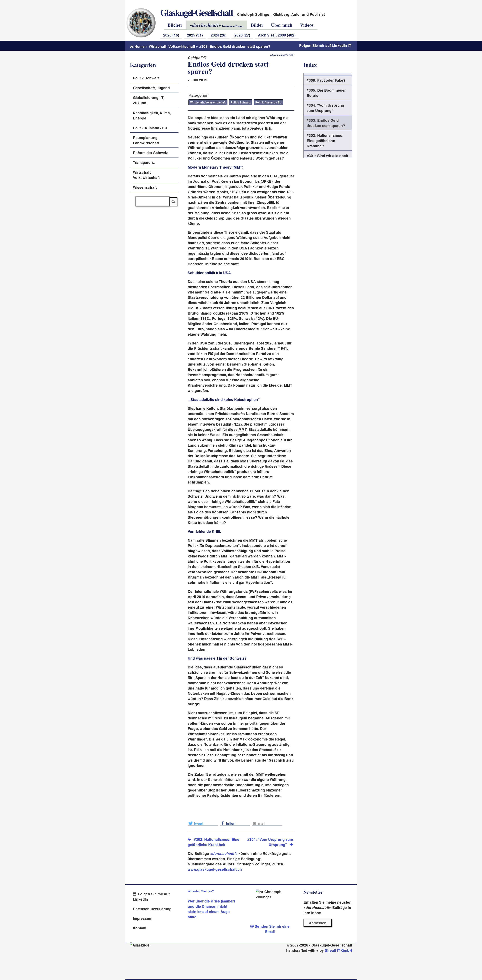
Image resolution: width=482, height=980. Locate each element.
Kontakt (139, 928)
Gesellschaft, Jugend (151, 87)
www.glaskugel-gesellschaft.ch (215, 869)
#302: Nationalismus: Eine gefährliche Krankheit (325, 140)
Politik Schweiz (241, 102)
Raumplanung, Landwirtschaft (146, 140)
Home (139, 46)
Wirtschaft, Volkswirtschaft (172, 46)
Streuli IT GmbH (338, 950)
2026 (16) (171, 35)
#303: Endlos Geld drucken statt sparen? (326, 123)
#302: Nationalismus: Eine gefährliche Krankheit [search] (213, 842)
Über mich (281, 24)
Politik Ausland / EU (268, 102)
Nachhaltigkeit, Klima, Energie (152, 115)
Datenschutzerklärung (152, 908)
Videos (307, 24)
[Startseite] (140, 22)
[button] (203, 823)
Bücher (175, 24)
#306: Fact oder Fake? (326, 80)
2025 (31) (195, 35)
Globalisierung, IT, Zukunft (149, 100)
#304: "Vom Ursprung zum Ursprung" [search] (270, 842)
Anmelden (318, 922)
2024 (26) (219, 35)
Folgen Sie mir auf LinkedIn (323, 45)
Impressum (143, 918)
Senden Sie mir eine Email (272, 929)
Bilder (257, 24)
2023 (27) (242, 35)
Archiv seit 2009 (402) (276, 35)
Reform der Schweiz (150, 152)
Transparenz (144, 162)
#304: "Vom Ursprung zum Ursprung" (325, 108)
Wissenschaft (145, 187)
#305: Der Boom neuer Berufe (326, 92)
